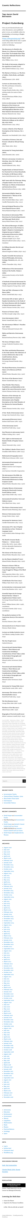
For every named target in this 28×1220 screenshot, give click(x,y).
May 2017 (6, 1086)
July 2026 (7, 849)
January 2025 (8, 888)
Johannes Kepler (15, 755)
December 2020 (8, 994)
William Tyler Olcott (7, 770)
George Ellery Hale (15, 746)
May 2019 (7, 1035)
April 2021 (7, 985)
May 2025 (7, 880)
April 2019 (7, 1037)
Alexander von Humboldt (18, 723)
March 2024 (7, 910)
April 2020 (7, 1011)
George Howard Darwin (16, 749)
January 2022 (8, 966)
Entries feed (7, 1148)
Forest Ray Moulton (14, 741)
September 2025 (9, 871)
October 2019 (8, 1024)
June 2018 (7, 1058)
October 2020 (8, 998)
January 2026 (8, 862)
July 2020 (6, 1004)
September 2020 (9, 1000)
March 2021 (7, 987)
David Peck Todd (20, 731)
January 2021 (8, 991)
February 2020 (8, 1015)
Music (5, 1125)
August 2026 (8, 847)
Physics (6, 1127)
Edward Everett (15, 734)
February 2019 (8, 1041)
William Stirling (21, 768)
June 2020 (7, 1007)
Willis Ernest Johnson (18, 770)
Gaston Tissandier (6, 744)
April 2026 (7, 856)
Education (7, 1112)
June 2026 (7, 852)
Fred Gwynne (8, 800)
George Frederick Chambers (13, 747)
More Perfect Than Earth (11, 798)
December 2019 (8, 1019)
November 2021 (8, 970)
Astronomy (13, 720)
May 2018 (7, 1060)
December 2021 (8, 968)
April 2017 (7, 1088)
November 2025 (9, 867)
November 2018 (8, 1047)
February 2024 (8, 912)
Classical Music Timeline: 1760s (13, 796)
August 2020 (8, 1002)
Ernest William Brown (12, 739)
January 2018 (8, 1069)
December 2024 (8, 890)
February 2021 (8, 989)
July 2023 (6, 927)
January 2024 (8, 914)
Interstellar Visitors (10, 803)
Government (8, 1116)
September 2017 (9, 1078)
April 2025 (7, 882)
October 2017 (8, 1075)
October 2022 (8, 946)
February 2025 (8, 886)
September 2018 (9, 1052)
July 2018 (6, 1056)
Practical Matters (9, 1129)
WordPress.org (8, 1152)
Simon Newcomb (16, 765)
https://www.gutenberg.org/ (11, 38)
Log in (6, 1146)
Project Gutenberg (12, 23)
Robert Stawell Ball (7, 765)
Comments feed (8, 1150)
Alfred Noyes (5, 725)
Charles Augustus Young (13, 729)
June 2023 (7, 929)
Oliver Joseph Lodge (18, 762)
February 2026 (8, 860)
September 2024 (9, 897)
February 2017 (8, 1093)
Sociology (7, 1131)
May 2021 (7, 983)
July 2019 (6, 1030)
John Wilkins (9, 762)
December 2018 (8, 1045)
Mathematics (8, 1122)
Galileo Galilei (9, 742)
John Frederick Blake (20, 759)
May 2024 (7, 905)
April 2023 (7, 933)
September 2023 (9, 923)
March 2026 (7, 858)
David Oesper (8, 815)
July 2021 (6, 979)
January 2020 (8, 1017)
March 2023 (7, 936)
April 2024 (7, 908)
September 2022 (9, 948)
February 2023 (8, 938)
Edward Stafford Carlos (8, 738)
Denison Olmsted (6, 733)
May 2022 (7, 957)
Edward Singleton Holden (18, 736)
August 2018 (7, 1054)
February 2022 (8, 964)
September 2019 (9, 1026)
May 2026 (7, 854)
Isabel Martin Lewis (17, 754)
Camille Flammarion (14, 726)
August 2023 (7, 925)
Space (5, 1133)
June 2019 (7, 1032)
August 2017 (7, 1080)
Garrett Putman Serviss (20, 742)
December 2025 (8, 865)
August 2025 (8, 873)
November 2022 (9, 944)
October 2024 (8, 895)
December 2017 (8, 1071)
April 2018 (7, 1062)
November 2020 (9, 996)
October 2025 (8, 869)
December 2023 (8, 916)
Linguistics (7, 1120)
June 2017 (7, 1084)
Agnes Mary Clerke (7, 723)
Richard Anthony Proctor (16, 763)
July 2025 (6, 875)
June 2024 (7, 903)
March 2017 (7, 1090)
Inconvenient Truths (10, 794)
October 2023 (8, 920)
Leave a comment (6, 771)
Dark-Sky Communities (9, 1165)
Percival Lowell (6, 763)
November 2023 (9, 918)
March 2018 (7, 1065)
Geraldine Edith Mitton (8, 750)
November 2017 (8, 1073)
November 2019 (8, 1022)
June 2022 (7, 955)
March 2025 (7, 884)
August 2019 (7, 1028)
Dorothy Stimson (16, 733)
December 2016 (8, 1097)
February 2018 (8, 1067)
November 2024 (9, 893)
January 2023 (8, 940)
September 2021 (9, 974)
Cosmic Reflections (11, 5)
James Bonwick (6, 755)
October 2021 (8, 972)
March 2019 (7, 1039)
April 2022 (7, 959)
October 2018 (8, 1050)
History (18, 720)
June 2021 (7, 981)
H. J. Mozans (17, 750)
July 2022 (6, 953)
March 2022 (7, 961)
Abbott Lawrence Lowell (17, 721)
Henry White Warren (16, 752)
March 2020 (7, 1013)
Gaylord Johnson (16, 744)
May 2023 (7, 931)
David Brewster (11, 731)
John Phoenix (17, 760)
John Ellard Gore (10, 759)
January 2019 (8, 1043)
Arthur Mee (12, 725)
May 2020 (7, 1009)
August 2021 (7, 976)
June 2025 (7, 877)
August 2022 (8, 951)
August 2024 (8, 899)
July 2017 (6, 1082)
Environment (8, 1114)
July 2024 (6, 901)
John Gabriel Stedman (8, 760)
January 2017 (8, 1095)
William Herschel (12, 768)
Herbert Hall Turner (7, 754)
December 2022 (8, 942)
